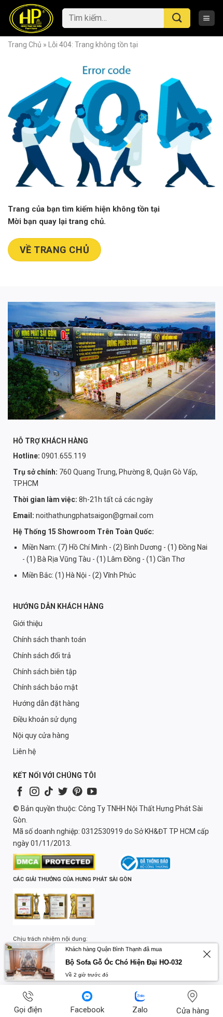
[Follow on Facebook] (19, 792)
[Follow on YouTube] (91, 792)
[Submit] (177, 18)
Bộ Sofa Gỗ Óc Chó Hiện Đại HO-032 (123, 962)
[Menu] (207, 18)
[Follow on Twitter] (62, 792)
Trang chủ (24, 44)
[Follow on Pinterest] (77, 792)
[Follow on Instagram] (34, 792)
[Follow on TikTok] (48, 792)
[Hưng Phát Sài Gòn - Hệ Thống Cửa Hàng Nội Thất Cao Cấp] (31, 18)
